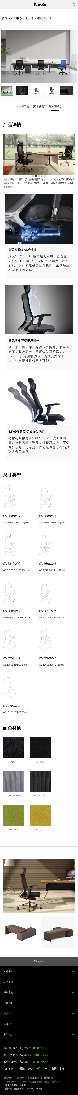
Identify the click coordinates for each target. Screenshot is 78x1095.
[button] (8, 154)
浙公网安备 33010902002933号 (25, 1088)
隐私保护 (35, 1077)
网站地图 (8, 1077)
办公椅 (29, 18)
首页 (4, 18)
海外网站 (48, 1077)
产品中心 (16, 18)
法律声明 (21, 1077)
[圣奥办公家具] (40, 4)
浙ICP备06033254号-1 (17, 1085)
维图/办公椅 (44, 18)
